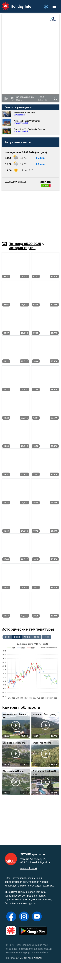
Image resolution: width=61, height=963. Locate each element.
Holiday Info (13, 4)
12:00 (27, 637)
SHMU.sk (21, 958)
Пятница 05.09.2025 (25, 244)
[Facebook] (11, 916)
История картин (22, 248)
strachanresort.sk (21, 123)
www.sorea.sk (19, 115)
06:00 (7, 637)
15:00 (37, 637)
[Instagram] (24, 916)
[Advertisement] (30, 214)
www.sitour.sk (28, 868)
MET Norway (35, 958)
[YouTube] (37, 916)
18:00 (46, 637)
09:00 (17, 637)
